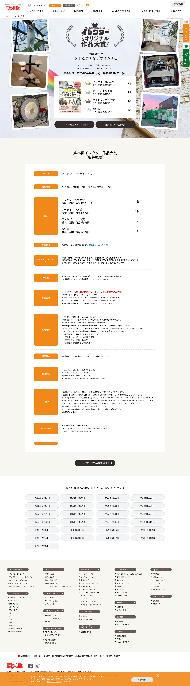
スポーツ (12, 619)
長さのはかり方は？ (52, 615)
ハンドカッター (50, 597)
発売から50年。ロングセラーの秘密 (21, 586)
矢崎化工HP (38, 656)
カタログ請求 (157, 583)
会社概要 (156, 601)
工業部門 (47, 656)
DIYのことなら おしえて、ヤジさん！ (129, 574)
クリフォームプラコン (88, 601)
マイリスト (81, 5)
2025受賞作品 (86, 632)
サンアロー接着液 (51, 601)
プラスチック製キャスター (90, 592)
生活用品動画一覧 (123, 624)
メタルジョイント (87, 586)
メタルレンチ (49, 604)
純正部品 (84, 598)
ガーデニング (14, 607)
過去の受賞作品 (86, 619)
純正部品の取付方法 (52, 583)
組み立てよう (49, 577)
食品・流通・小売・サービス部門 (100, 656)
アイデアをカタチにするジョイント (21, 577)
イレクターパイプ (87, 574)
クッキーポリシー (159, 589)
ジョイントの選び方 (88, 589)
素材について (121, 580)
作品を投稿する (50, 643)
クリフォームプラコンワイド (91, 605)
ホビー (11, 616)
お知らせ (120, 607)
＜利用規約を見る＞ (70, 412)
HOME (7, 16)
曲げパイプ (85, 580)
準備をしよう (49, 574)
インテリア (13, 601)
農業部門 (117, 656)
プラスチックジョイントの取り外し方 (58, 586)
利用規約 (156, 574)
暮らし (11, 622)
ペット (11, 613)
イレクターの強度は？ (53, 618)
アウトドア (13, 610)
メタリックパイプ (87, 577)
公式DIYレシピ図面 (15, 628)
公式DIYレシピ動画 (15, 631)
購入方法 (120, 589)
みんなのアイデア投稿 (52, 635)
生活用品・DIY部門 (81, 656)
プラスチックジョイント (89, 583)
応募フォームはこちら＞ (100, 245)
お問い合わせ (157, 577)
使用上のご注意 (122, 595)
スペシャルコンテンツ (17, 597)
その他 (11, 625)
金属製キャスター (87, 595)
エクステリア (14, 604)
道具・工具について (124, 577)
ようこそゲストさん (39, 5)
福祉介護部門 (56, 656)
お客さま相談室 (122, 592)
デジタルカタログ (159, 580)
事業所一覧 (156, 604)
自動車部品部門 (67, 656)
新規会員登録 (121, 636)
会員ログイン (121, 639)
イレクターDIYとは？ (16, 574)
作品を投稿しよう (51, 580)
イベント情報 (121, 610)
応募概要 (84, 616)
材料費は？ (49, 621)
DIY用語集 (156, 586)
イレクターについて (124, 583)
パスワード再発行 (123, 642)
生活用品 (177, 4)
